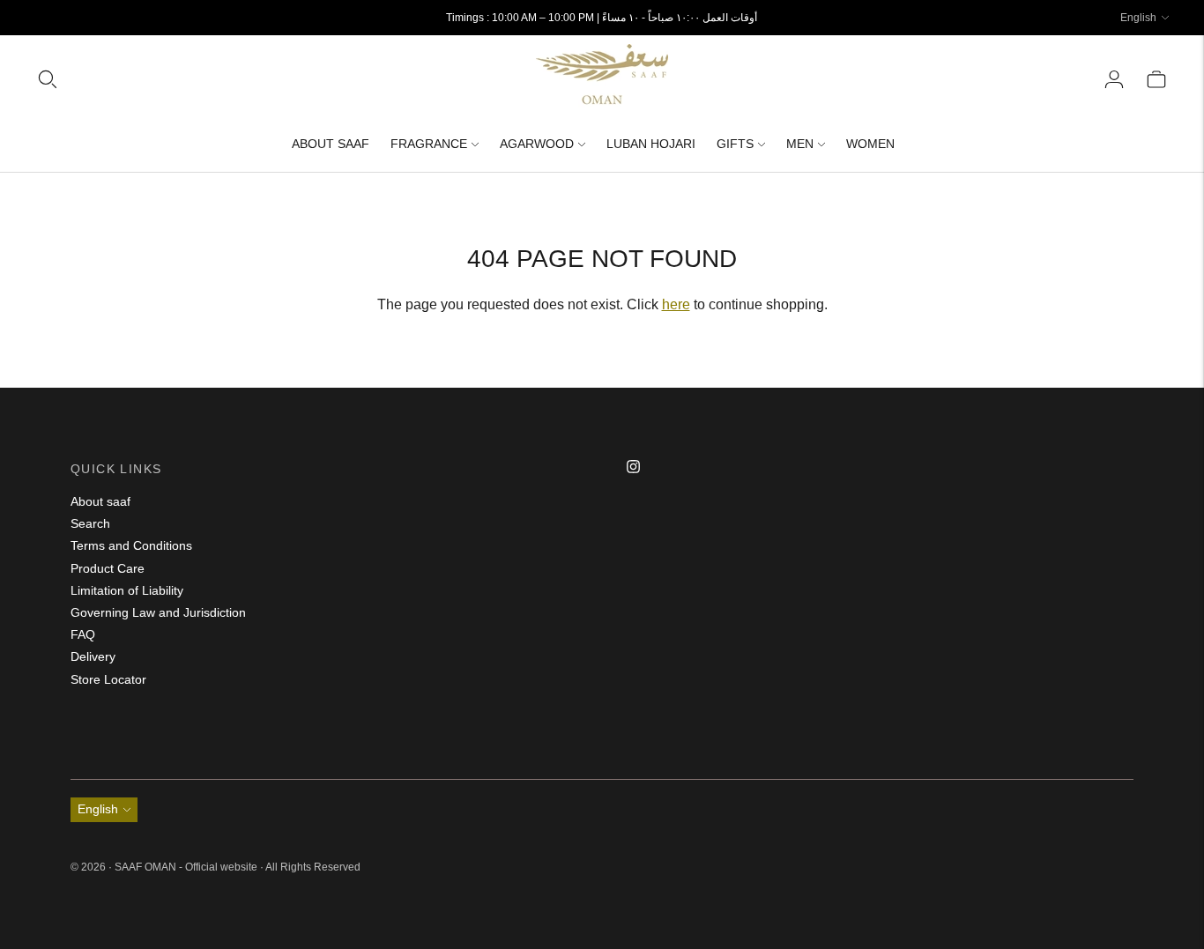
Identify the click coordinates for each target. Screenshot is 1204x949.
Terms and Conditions (131, 545)
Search (90, 523)
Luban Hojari (650, 144)
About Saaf (330, 144)
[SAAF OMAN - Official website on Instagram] (633, 469)
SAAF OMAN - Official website (187, 867)
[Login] (1114, 79)
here (676, 304)
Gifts (735, 144)
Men (800, 144)
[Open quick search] (285, 79)
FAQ (83, 634)
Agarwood (537, 144)
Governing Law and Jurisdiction (158, 612)
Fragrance (428, 144)
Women (870, 144)
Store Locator (108, 679)
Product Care (108, 568)
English (1138, 17)
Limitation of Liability (127, 590)
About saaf (100, 501)
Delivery (93, 656)
